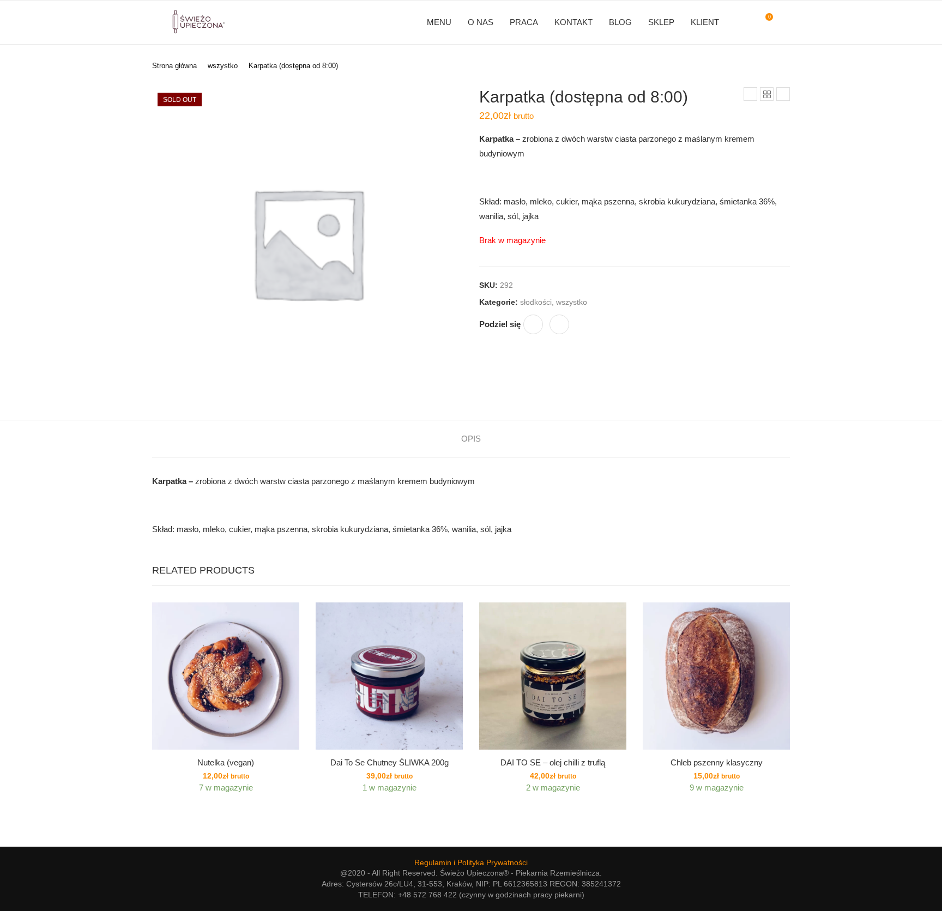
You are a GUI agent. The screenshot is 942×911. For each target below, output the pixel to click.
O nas (480, 22)
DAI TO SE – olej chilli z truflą (552, 762)
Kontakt (573, 22)
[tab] (471, 438)
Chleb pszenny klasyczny (717, 762)
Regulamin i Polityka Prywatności (471, 862)
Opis (471, 438)
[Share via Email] (559, 324)
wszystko (223, 66)
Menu (439, 22)
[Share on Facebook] (533, 324)
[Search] (784, 22)
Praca (524, 22)
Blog (620, 22)
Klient (705, 22)
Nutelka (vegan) (225, 762)
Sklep (661, 22)
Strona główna (174, 66)
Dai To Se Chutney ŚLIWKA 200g (389, 762)
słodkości (536, 302)
